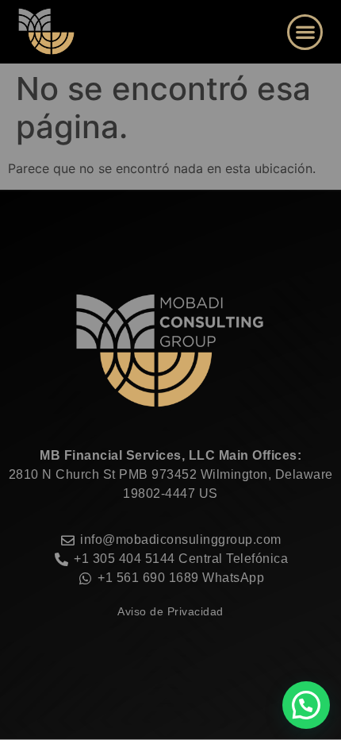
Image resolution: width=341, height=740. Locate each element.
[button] (305, 32)
